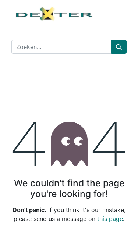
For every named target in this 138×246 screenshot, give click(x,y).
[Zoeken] (119, 47)
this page (110, 218)
